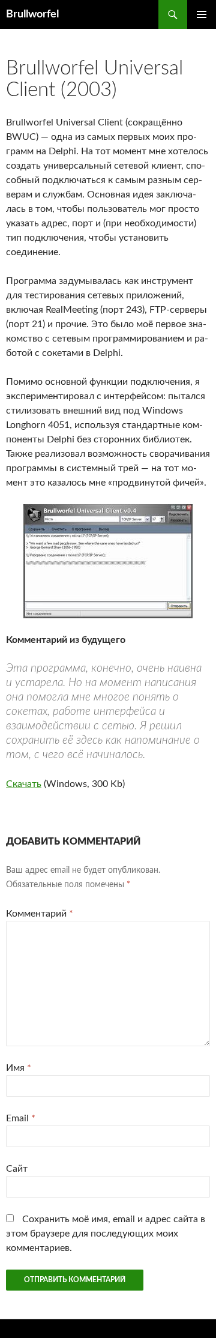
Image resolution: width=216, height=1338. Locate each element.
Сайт (17, 1169)
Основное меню (201, 14)
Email (20, 1118)
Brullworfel (32, 14)
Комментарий (39, 913)
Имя (18, 1068)
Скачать (23, 784)
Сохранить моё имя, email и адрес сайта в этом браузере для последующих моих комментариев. (105, 1233)
